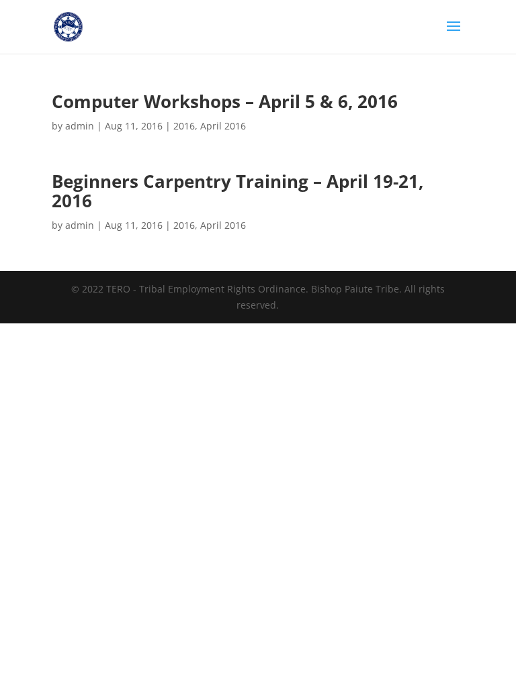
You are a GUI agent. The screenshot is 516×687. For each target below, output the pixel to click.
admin (79, 125)
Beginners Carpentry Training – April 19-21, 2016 (237, 191)
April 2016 (223, 125)
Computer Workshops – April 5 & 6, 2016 (225, 101)
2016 (184, 125)
